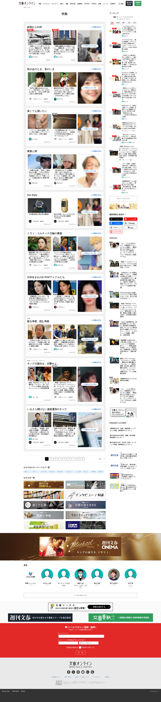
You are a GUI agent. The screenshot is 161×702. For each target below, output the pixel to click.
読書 (99, 3)
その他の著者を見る (80, 595)
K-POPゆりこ (36, 307)
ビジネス (130, 17)
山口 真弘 (35, 139)
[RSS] (92, 672)
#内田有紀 (52, 471)
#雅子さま (27, 471)
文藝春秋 (79, 3)
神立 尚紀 (35, 57)
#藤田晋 (100, 471)
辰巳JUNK (60, 265)
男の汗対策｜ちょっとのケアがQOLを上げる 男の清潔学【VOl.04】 (64, 216)
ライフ (127, 19)
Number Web (6, 691)
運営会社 (107, 677)
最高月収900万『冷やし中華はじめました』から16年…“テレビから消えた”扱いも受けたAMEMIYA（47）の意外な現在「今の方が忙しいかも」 (64, 91)
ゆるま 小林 (126, 68)
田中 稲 (125, 119)
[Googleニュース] (83, 672)
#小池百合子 (69, 471)
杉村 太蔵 (35, 439)
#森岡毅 (93, 471)
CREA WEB (15, 691)
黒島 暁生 (35, 183)
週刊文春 (72, 3)
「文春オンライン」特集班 (129, 130)
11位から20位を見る (123, 198)
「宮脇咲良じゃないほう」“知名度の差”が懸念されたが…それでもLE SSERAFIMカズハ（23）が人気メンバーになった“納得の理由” (39, 300)
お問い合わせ (68, 677)
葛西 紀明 (126, 192)
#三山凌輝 (78, 471)
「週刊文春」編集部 (38, 221)
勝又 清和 (60, 349)
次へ (100, 459)
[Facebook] (68, 672)
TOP (25, 7)
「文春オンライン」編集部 (40, 99)
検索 (122, 3)
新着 (40, 3)
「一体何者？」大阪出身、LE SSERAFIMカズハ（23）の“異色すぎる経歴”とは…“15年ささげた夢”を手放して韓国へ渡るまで (64, 300)
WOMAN (87, 3)
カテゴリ (54, 3)
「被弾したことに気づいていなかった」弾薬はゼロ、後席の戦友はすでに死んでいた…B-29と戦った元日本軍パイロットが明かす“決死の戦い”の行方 (39, 49)
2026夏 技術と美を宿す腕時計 (39, 214)
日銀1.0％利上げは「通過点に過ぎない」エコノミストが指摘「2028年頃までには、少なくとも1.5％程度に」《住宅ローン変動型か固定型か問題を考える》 (64, 432)
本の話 (23, 691)
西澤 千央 (60, 99)
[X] (73, 672)
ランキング (46, 3)
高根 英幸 (126, 35)
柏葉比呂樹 (126, 142)
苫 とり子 (126, 84)
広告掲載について (56, 677)
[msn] (87, 672)
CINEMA (94, 3)
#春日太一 (86, 471)
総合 (114, 17)
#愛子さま (36, 471)
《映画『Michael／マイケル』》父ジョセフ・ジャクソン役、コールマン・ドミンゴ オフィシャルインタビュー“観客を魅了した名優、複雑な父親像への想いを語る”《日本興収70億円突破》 (64, 388)
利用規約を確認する (72, 647)
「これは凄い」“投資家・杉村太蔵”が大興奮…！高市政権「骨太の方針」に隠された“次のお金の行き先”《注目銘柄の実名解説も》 (39, 432)
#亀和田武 (60, 471)
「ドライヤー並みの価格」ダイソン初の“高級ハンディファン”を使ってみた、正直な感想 (39, 132)
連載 (67, 3)
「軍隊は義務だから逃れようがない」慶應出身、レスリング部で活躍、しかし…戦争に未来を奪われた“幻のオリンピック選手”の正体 (64, 49)
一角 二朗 (35, 397)
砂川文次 (133, 142)
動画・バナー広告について (82, 677)
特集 (61, 3)
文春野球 (112, 3)
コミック (105, 3)
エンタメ (120, 19)
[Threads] (78, 672)
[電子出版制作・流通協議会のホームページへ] (58, 683)
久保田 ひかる (127, 177)
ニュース (122, 17)
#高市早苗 (44, 471)
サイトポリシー (97, 677)
